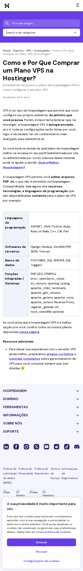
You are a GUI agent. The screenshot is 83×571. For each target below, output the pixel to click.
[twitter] (36, 446)
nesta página (29, 332)
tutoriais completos (24, 359)
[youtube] (46, 446)
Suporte (18, 50)
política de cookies (58, 532)
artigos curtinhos (60, 354)
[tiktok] (67, 446)
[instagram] (26, 446)
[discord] (77, 446)
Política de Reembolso (42, 471)
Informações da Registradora (70, 473)
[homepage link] (7, 5)
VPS (28, 50)
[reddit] (56, 446)
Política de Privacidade (26, 471)
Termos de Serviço (55, 473)
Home (6, 50)
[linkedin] (6, 446)
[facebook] (16, 446)
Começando (42, 50)
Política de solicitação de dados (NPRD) (10, 475)
